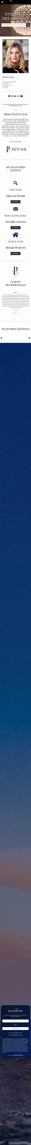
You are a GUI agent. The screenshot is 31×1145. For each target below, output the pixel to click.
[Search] (28, 25)
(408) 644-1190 (5, 87)
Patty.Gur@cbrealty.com (7, 85)
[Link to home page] (15, 2)
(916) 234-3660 (5, 86)
